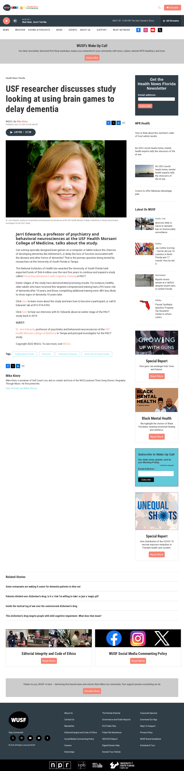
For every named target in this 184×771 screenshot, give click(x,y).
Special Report (156, 361)
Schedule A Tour (147, 745)
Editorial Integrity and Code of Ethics (49, 653)
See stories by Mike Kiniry (21, 388)
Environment (160, 275)
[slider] (19, 20)
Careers (68, 745)
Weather (20, 30)
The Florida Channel (111, 713)
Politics (158, 244)
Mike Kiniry (22, 121)
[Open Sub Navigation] (11, 30)
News (6, 30)
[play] (6, 21)
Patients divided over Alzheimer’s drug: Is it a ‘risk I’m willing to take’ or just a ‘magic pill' (52, 596)
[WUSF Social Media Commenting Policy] (138, 638)
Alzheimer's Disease (68, 354)
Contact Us (69, 720)
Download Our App (148, 720)
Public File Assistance (112, 732)
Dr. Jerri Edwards (25, 329)
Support (102, 30)
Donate (173, 7)
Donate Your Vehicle (111, 752)
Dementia (46, 354)
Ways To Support (148, 726)
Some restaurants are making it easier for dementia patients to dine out (43, 586)
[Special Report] (156, 343)
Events (73, 30)
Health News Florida (15, 78)
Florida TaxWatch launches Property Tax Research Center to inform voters (164, 311)
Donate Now (92, 691)
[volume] (15, 21)
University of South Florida (97, 354)
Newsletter (69, 726)
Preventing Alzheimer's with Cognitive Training (49, 276)
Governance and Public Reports (116, 720)
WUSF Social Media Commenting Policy (138, 653)
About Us (68, 713)
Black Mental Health (156, 418)
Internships (69, 752)
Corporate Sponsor (148, 713)
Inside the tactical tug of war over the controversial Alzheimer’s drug (41, 606)
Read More (156, 376)
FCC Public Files (109, 726)
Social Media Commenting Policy (79, 739)
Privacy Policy (146, 732)
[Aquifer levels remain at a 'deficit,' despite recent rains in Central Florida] (144, 280)
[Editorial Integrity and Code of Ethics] (49, 638)
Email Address (147, 469)
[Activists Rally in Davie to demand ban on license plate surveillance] (144, 224)
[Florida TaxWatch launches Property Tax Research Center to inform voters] (144, 305)
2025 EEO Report (110, 739)
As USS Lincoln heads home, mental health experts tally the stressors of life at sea (155, 151)
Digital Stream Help (111, 745)
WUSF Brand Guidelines (150, 739)
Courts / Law (160, 218)
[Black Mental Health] (156, 400)
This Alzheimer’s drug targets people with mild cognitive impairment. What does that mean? (53, 615)
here (24, 301)
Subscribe (92, 57)
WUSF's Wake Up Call (92, 46)
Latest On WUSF (145, 209)
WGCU (66, 343)
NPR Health (142, 123)
